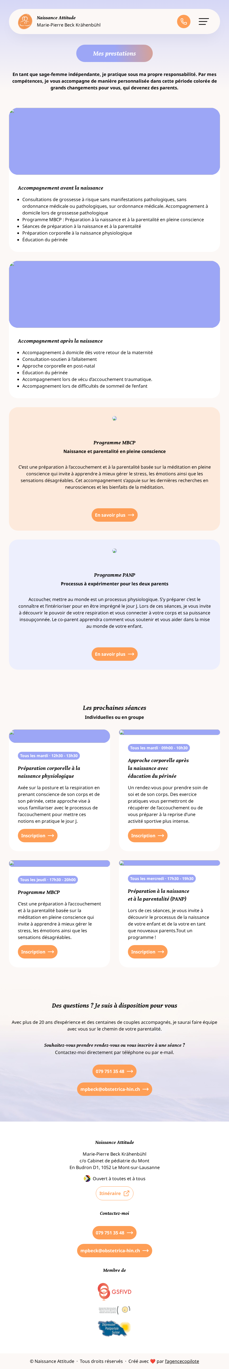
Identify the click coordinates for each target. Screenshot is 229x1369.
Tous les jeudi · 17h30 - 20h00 (48, 879)
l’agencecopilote (182, 1361)
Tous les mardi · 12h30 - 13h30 (49, 755)
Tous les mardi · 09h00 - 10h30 (159, 747)
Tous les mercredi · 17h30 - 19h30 (162, 878)
